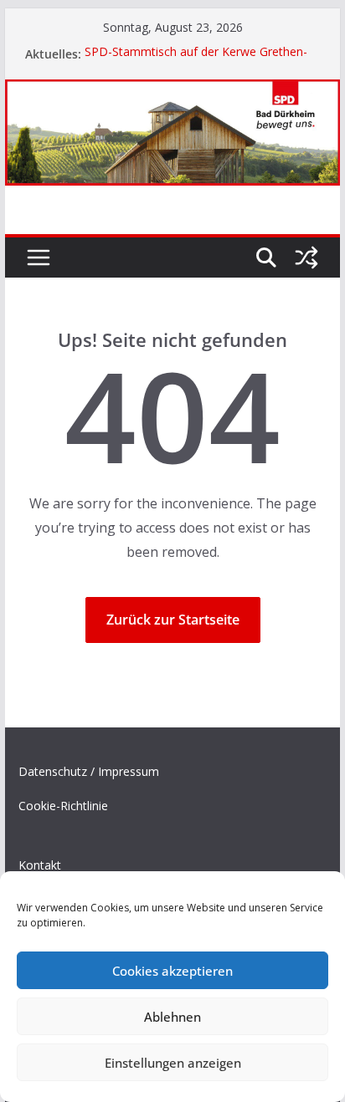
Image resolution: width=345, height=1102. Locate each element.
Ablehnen (172, 1016)
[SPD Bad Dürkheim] (172, 91)
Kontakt (39, 865)
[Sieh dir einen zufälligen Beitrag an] (306, 257)
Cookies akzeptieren (172, 970)
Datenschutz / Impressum (88, 771)
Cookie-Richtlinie (63, 806)
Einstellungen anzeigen (173, 1062)
